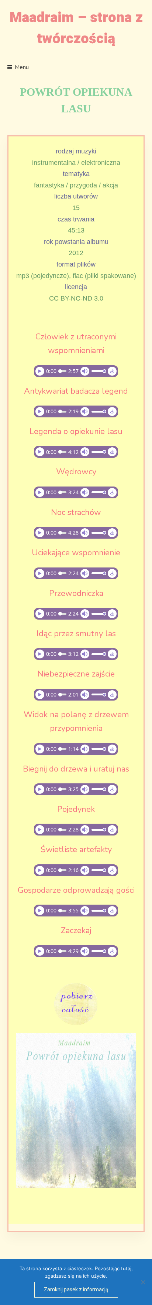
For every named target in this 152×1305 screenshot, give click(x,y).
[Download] (112, 371)
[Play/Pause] (39, 371)
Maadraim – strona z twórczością (76, 28)
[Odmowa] (142, 1282)
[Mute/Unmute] (84, 371)
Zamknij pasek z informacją (76, 1289)
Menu (22, 67)
